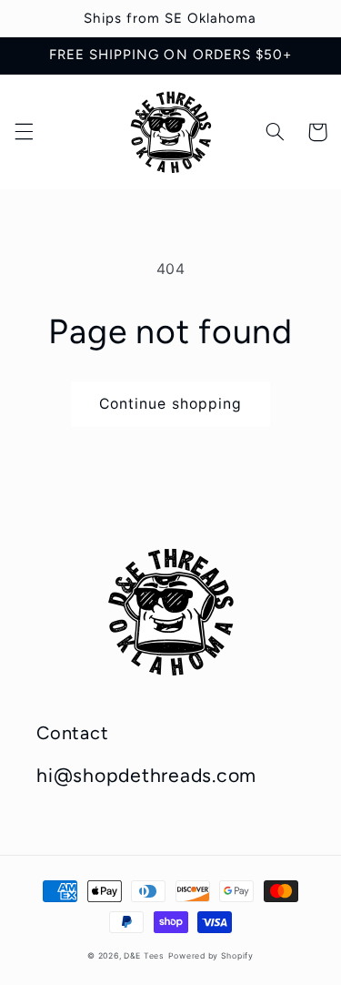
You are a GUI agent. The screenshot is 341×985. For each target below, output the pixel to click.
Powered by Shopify (211, 955)
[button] (24, 132)
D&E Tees (144, 955)
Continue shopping (170, 403)
